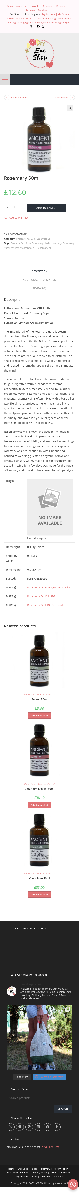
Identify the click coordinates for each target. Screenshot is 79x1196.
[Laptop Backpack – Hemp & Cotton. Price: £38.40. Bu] (39, 1037)
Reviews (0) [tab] (39, 288)
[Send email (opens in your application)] (47, 26)
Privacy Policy (39, 1172)
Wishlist (36, 6)
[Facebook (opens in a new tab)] (38, 26)
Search (63, 1108)
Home (11, 1168)
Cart (34, 1176)
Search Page (22, 6)
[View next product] (72, 97)
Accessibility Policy (60, 1172)
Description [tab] (39, 271)
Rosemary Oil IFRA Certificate (45, 605)
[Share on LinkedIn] (38, 1127)
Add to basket (46, 208)
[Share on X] (11, 1127)
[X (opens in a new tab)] (31, 26)
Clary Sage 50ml (39, 878)
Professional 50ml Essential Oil (33, 238)
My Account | (50, 14)
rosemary (56, 243)
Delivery (60, 6)
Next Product (62, 97)
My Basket (63, 14)
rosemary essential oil (23, 247)
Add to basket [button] (39, 715)
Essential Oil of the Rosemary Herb (30, 243)
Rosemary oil (44, 247)
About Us (23, 1168)
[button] (70, 108)
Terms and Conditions (37, 10)
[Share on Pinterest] (29, 1127)
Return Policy (61, 1168)
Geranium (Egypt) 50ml (39, 789)
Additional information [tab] (39, 280)
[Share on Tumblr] (57, 1127)
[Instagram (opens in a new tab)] (43, 26)
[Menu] (5, 79)
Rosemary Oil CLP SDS (41, 596)
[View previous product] (6, 97)
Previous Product (19, 97)
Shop (10, 6)
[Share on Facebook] (20, 1127)
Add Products (50, 1147)
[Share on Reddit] (47, 1127)
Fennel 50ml (39, 699)
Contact (58, 1176)
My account (22, 1176)
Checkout (48, 6)
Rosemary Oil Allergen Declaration (49, 587)
